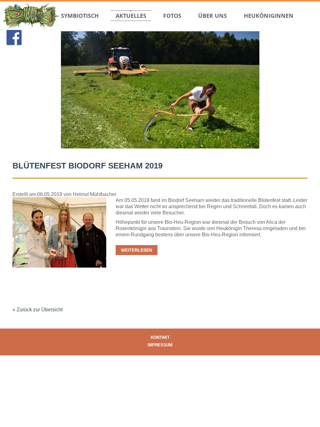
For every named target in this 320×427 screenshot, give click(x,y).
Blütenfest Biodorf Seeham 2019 (87, 165)
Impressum (160, 345)
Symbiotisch (80, 15)
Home (35, 15)
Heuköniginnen (268, 15)
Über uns (212, 15)
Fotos (172, 15)
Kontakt (160, 337)
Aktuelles (131, 15)
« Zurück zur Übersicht (37, 309)
